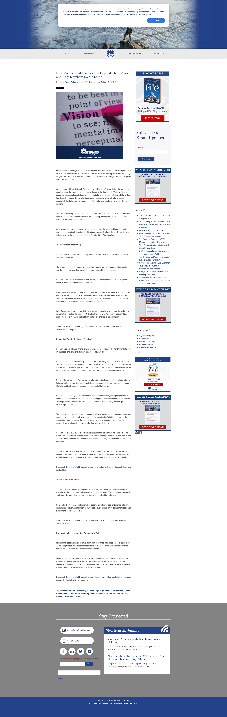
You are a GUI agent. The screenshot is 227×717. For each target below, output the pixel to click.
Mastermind (159, 53)
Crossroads (74, 593)
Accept (156, 20)
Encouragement (88, 593)
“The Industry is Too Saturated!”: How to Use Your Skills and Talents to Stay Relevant (155, 224)
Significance (106, 590)
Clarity (127, 590)
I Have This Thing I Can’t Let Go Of (153, 230)
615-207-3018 (73, 640)
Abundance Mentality (74, 596)
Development (62, 593)
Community (81, 590)
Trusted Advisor (113, 593)
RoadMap (100, 593)
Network (60, 596)
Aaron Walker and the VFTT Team (79, 82)
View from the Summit (122, 630)
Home (67, 53)
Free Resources (134, 53)
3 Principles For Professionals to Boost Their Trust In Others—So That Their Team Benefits (154, 280)
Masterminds (69, 590)
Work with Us (88, 53)
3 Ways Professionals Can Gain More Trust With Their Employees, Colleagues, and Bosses (155, 265)
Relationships (93, 590)
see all (137, 352)
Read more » (131, 649)
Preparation (118, 590)
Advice (124, 593)
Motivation (146, 344)
